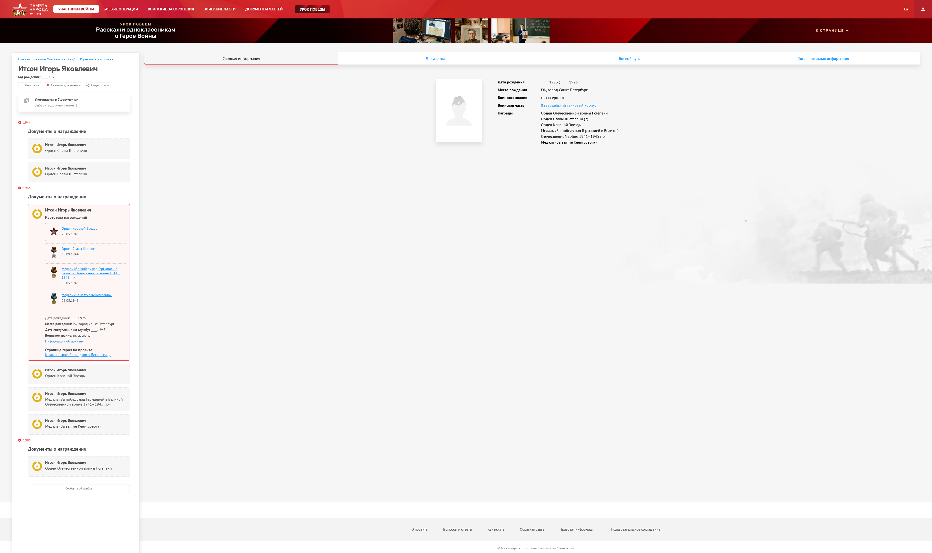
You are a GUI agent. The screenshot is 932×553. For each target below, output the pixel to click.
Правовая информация (577, 529)
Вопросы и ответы (457, 529)
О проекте (419, 529)
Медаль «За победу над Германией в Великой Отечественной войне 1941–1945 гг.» (91, 273)
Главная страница (31, 59)
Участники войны (60, 59)
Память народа (30, 9)
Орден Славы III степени (80, 248)
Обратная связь (532, 529)
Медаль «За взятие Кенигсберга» (87, 295)
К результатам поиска (94, 59)
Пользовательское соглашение (635, 529)
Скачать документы (66, 85)
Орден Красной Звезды (80, 228)
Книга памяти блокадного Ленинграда (78, 354)
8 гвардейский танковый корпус (568, 105)
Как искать (496, 529)
